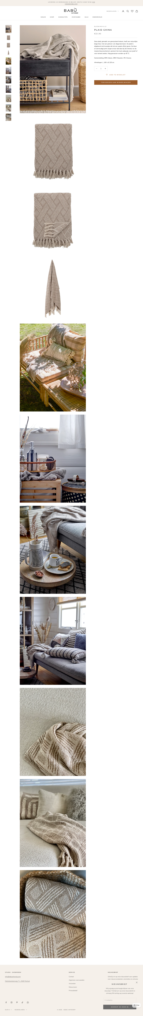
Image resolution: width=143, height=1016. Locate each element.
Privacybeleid (73, 991)
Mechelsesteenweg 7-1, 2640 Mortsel (17, 981)
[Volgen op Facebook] (6, 1002)
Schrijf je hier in (119, 1007)
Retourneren (73, 987)
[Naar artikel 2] (8, 37)
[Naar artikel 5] (8, 61)
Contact (71, 977)
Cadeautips (63, 17)
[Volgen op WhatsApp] (28, 1002)
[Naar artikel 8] (8, 89)
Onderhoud (97, 17)
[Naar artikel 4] (8, 52)
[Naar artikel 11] (8, 117)
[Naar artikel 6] (8, 70)
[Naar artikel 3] (8, 45)
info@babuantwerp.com (13, 977)
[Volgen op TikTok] (22, 1002)
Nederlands (112, 11)
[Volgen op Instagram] (11, 1002)
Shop (52, 17)
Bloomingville (100, 26)
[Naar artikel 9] (8, 98)
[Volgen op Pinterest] (17, 1002)
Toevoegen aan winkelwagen (116, 82)
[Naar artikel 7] (8, 80)
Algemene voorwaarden (76, 980)
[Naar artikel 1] (8, 29)
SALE (86, 17)
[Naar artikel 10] (8, 108)
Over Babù (76, 17)
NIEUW (43, 17)
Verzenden (72, 984)
